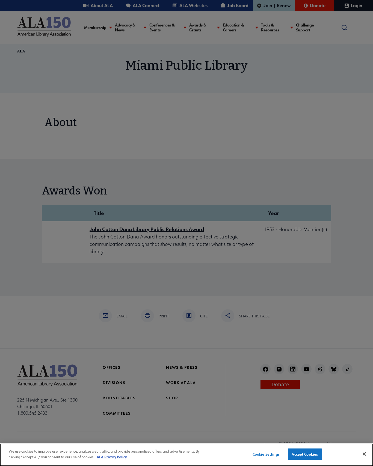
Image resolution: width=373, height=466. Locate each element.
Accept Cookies (305, 454)
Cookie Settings (266, 454)
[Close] (364, 454)
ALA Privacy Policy (112, 456)
